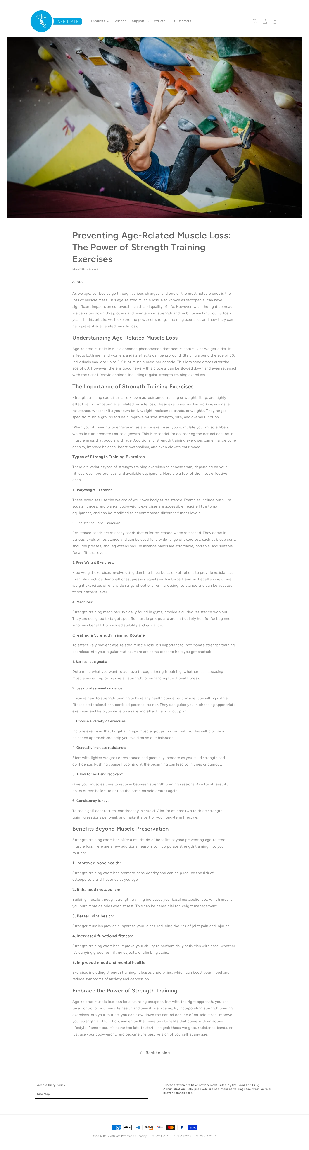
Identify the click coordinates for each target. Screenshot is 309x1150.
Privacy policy (182, 1135)
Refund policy (160, 1135)
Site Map (43, 1094)
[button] (99, 21)
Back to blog (158, 1052)
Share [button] (81, 282)
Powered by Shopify (134, 1136)
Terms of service (206, 1135)
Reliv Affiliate (112, 1136)
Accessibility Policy (51, 1085)
